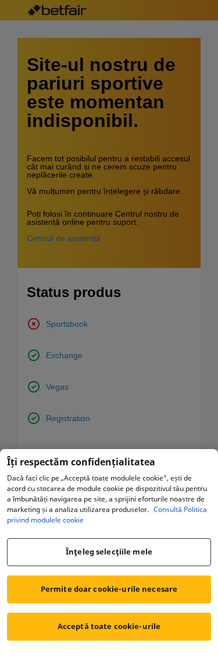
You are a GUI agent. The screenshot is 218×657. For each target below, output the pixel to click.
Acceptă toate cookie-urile (109, 626)
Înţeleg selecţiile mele (109, 551)
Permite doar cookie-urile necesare (109, 589)
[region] (109, 553)
